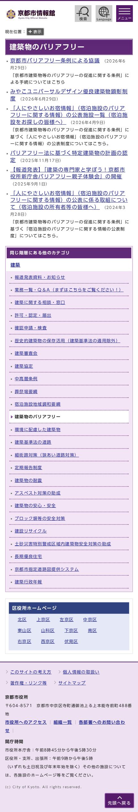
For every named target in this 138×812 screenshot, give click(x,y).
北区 (22, 620)
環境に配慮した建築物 (38, 430)
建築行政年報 (28, 582)
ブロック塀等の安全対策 (40, 518)
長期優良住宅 (28, 556)
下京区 (71, 630)
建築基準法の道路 (33, 442)
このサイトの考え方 (31, 672)
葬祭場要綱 (26, 392)
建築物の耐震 (28, 480)
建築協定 (24, 366)
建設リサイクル (31, 531)
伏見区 (71, 641)
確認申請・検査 (31, 328)
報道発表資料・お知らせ (40, 277)
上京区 (43, 620)
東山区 (24, 630)
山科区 (48, 630)
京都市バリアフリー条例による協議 (55, 60)
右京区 (24, 641)
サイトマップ (72, 683)
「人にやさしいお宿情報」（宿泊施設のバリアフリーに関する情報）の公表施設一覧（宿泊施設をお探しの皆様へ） (69, 115)
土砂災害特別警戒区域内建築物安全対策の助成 (63, 544)
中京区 (90, 620)
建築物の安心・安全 (35, 506)
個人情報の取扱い (81, 672)
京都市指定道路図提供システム (47, 569)
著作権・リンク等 (28, 683)
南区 (92, 630)
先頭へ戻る (119, 803)
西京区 (48, 641)
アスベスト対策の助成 (38, 493)
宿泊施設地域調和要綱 (38, 404)
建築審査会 (26, 353)
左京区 (66, 620)
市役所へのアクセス (26, 722)
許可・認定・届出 (33, 315)
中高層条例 (26, 379)
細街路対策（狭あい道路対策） (47, 455)
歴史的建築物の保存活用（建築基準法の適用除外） (67, 341)
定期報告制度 (28, 468)
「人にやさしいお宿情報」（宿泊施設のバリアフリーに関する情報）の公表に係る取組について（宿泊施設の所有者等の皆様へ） (69, 200)
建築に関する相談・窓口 (40, 302)
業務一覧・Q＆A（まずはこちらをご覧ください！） (69, 290)
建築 (16, 264)
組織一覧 (63, 722)
